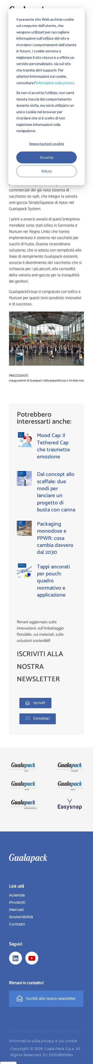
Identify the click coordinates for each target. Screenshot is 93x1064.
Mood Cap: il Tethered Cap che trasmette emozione (53, 446)
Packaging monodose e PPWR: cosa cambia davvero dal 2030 (55, 538)
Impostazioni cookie (46, 143)
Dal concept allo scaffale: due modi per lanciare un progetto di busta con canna (56, 492)
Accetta (46, 157)
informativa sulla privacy (55, 83)
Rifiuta (46, 171)
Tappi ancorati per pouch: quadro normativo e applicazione (53, 580)
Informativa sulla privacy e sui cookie (43, 1041)
